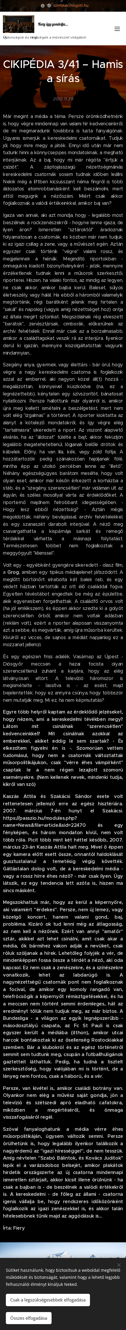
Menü (117, 28)
